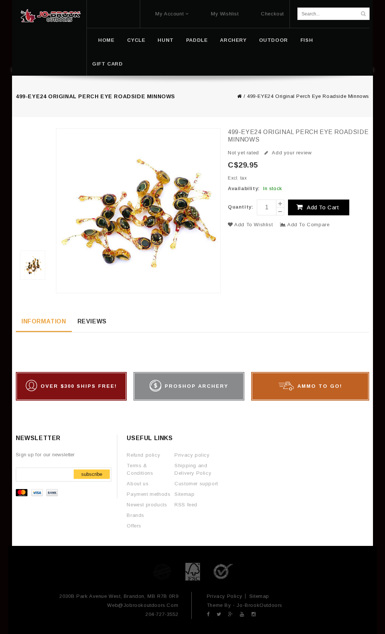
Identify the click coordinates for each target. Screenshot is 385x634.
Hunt (165, 40)
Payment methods (148, 494)
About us (138, 483)
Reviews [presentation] (92, 321)
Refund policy (143, 455)
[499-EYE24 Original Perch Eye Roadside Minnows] (33, 211)
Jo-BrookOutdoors (259, 605)
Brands (135, 515)
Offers (134, 526)
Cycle (136, 40)
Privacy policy (191, 455)
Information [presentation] (43, 321)
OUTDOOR (273, 40)
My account (169, 14)
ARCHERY (233, 40)
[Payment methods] (38, 494)
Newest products (147, 505)
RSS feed (185, 505)
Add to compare (307, 224)
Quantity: (240, 207)
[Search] (363, 14)
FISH (306, 40)
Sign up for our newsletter (45, 454)
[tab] (44, 322)
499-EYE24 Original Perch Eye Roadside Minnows (308, 96)
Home (106, 40)
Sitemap (184, 494)
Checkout (272, 14)
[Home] (50, 16)
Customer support (196, 483)
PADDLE (197, 40)
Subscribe (91, 474)
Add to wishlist (253, 224)
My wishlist (225, 14)
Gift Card (107, 64)
